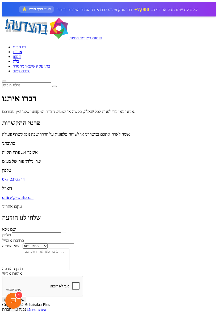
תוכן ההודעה (12, 268)
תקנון (17, 56)
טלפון (6, 235)
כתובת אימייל (13, 240)
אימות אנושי (12, 273)
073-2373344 (13, 179)
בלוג (16, 61)
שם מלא (9, 229)
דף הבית (19, 47)
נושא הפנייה (12, 246)
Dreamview (37, 309)
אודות (17, 51)
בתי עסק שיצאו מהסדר (31, 66)
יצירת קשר (21, 71)
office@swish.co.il (17, 197)
